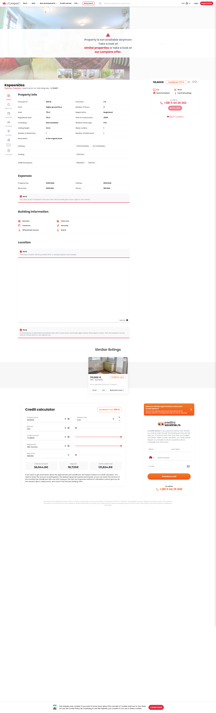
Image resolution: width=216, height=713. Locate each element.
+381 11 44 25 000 (170, 489)
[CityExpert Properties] (11, 3)
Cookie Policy (74, 708)
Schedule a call (169, 476)
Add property (88, 3)
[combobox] (173, 457)
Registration (206, 3)
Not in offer (175, 108)
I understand (156, 707)
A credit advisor (154, 431)
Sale (33, 3)
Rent (25, 3)
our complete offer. (108, 52)
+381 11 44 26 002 (174, 103)
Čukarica (17, 88)
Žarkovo (8, 88)
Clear (65, 419)
